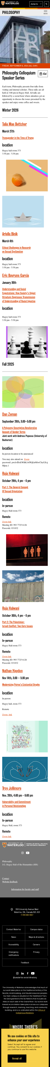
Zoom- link (7, 714)
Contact (5, 878)
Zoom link (6, 521)
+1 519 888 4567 (27, 915)
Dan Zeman (9, 414)
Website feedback (10, 881)
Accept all (17, 1058)
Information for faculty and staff (25, 889)
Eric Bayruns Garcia (15, 275)
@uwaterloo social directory (25, 977)
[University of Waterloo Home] (10, 4)
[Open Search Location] (46, 4)
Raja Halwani (10, 473)
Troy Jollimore (11, 788)
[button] (36, 4)
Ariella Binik (10, 233)
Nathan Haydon (12, 670)
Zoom (26, 459)
